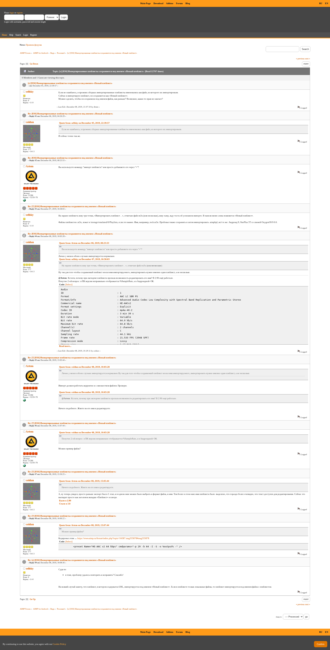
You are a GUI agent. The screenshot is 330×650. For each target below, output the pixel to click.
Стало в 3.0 (64, 503)
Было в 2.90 (65, 500)
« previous (300, 58)
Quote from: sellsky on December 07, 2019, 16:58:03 (84, 259)
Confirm (320, 644)
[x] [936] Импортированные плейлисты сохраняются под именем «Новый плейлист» (70, 83)
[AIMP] (24, 201)
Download (158, 3)
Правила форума (34, 45)
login (12, 13)
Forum (179, 3)
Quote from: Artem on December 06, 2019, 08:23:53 (84, 243)
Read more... (65, 346)
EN (326, 3)
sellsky (30, 91)
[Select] (68, 284)
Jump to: (279, 617)
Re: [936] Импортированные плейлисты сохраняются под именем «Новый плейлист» (70, 113)
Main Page (145, 3)
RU (320, 3)
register (20, 13)
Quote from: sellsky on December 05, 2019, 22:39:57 (84, 123)
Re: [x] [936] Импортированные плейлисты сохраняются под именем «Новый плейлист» (72, 560)
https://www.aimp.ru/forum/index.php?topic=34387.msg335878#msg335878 (113, 538)
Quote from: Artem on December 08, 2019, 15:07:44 (84, 525)
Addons (169, 3)
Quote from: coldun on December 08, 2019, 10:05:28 (84, 367)
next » (307, 58)
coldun (30, 122)
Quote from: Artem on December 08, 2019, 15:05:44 (84, 481)
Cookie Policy (59, 644)
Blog (187, 3)
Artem (29, 166)
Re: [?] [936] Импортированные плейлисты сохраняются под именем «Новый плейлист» (72, 206)
